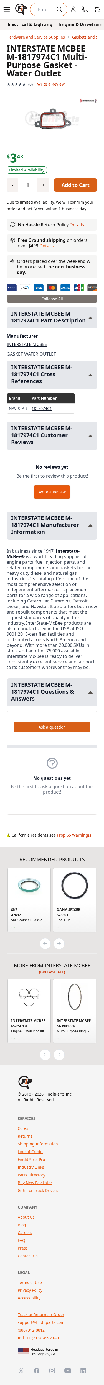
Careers (25, 1232)
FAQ (21, 1240)
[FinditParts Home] (21, 9)
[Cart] (97, 9)
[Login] (73, 9)
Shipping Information (38, 1144)
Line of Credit (30, 1151)
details (46, 246)
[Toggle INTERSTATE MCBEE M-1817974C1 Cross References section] (90, 374)
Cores (23, 1128)
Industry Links (31, 1167)
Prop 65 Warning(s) (74, 835)
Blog (22, 1224)
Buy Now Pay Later (35, 1182)
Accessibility (29, 1298)
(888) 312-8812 (31, 1330)
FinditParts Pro (31, 1159)
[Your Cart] (97, 9)
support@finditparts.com (41, 1322)
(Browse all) (52, 971)
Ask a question (52, 727)
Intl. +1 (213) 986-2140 (38, 1337)
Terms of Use (30, 1282)
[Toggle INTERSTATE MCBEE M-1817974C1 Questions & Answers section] (90, 692)
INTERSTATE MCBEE (27, 344)
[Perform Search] (59, 9)
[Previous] (45, 943)
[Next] (59, 943)
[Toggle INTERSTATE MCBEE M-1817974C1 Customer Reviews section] (90, 435)
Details (77, 224)
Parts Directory (31, 1175)
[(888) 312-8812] (85, 9)
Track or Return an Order (41, 1314)
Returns (25, 1136)
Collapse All (52, 298)
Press (23, 1248)
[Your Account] (73, 9)
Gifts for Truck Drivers (38, 1190)
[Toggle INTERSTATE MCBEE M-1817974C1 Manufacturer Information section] (90, 525)
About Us (26, 1217)
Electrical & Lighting (30, 24)
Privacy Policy (30, 1290)
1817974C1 (42, 408)
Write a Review (51, 84)
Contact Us (28, 1255)
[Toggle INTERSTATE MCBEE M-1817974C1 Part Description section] (90, 317)
